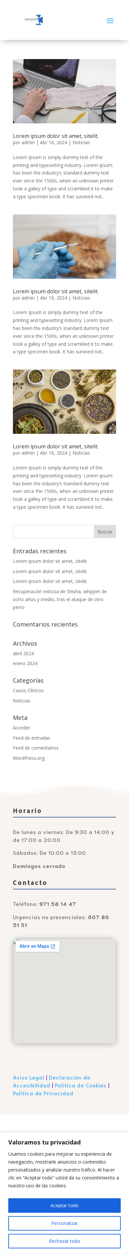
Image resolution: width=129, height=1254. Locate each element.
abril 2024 (23, 653)
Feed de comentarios (36, 748)
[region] (64, 1193)
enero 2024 (25, 663)
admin (28, 142)
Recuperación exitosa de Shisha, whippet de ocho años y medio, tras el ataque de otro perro (60, 599)
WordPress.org (29, 758)
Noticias (81, 142)
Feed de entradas (31, 738)
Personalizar (64, 1223)
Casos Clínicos (28, 690)
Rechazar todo (64, 1241)
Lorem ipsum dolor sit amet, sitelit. (56, 136)
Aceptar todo (65, 1205)
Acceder (21, 727)
